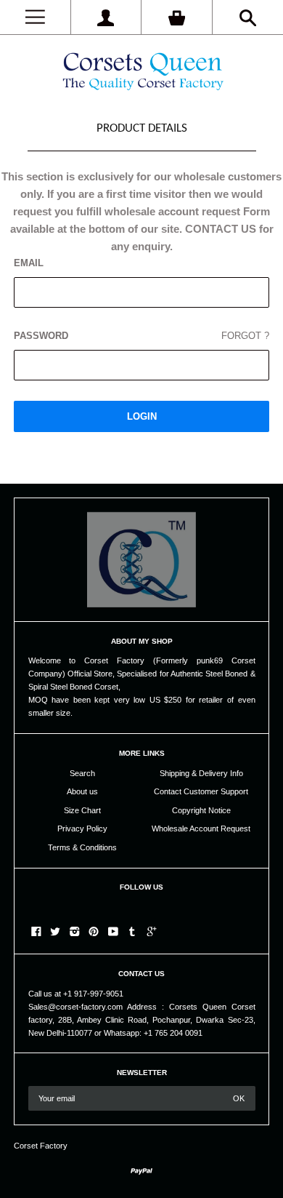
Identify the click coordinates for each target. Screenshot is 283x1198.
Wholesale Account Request (201, 828)
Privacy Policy (82, 828)
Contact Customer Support (201, 791)
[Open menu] (35, 17)
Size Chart (82, 810)
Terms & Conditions (82, 847)
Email (29, 262)
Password (142, 335)
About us (82, 791)
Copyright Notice (201, 810)
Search (82, 773)
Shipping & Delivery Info (201, 773)
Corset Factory (40, 1145)
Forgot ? (245, 335)
